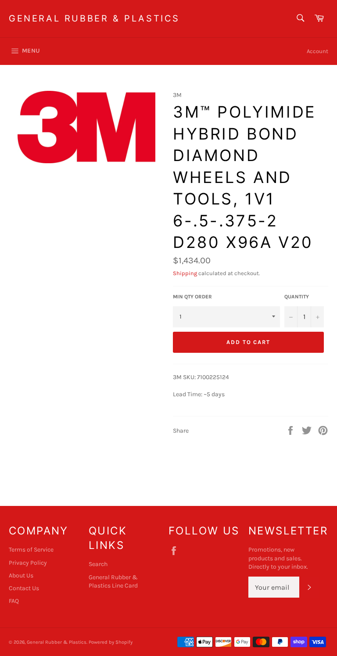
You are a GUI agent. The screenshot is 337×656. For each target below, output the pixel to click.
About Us (21, 575)
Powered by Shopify (111, 642)
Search (98, 564)
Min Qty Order (192, 297)
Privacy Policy (28, 562)
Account (317, 51)
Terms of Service (31, 549)
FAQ (14, 601)
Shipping (185, 273)
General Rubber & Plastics (94, 18)
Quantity (296, 297)
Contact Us (24, 588)
